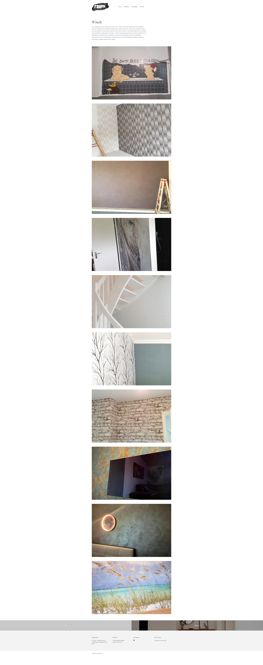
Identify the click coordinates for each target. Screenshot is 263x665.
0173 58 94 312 (119, 642)
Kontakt (142, 6)
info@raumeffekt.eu (120, 640)
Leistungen (134, 6)
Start (120, 6)
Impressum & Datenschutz (160, 640)
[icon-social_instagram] (134, 640)
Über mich (126, 6)
